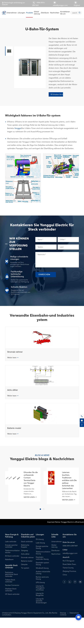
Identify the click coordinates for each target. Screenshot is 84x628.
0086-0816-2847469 (70, 546)
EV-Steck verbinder (12, 556)
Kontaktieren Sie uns (65, 13)
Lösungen (21, 13)
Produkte (29, 13)
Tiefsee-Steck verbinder (10, 581)
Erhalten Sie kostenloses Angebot (57, 94)
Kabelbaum (9, 559)
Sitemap (63, 613)
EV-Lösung (40, 539)
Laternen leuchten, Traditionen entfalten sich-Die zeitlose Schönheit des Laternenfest (69, 480)
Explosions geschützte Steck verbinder (11, 574)
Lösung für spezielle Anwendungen (41, 601)
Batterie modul (14, 428)
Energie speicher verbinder (11, 546)
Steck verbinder (27, 542)
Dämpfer (24, 564)
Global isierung (37, 13)
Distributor (45, 13)
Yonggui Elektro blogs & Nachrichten (42, 459)
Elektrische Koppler (25, 546)
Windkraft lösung (42, 568)
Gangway (24, 550)
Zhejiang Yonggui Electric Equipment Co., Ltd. (31, 613)
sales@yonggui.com (60, 5)
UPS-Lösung (40, 582)
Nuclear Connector (12, 585)
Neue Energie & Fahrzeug (11, 535)
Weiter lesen (13, 358)
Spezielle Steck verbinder (11, 566)
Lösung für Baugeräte (40, 594)
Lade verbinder (10, 542)
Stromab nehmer (15, 352)
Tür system (25, 568)
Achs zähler (12, 390)
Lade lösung (40, 543)
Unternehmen (11, 13)
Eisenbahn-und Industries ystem (28, 535)
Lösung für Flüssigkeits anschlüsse (40, 588)
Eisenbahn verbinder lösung (42, 558)
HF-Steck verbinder (12, 594)
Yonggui (17, 128)
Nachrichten (54, 13)
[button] (40, 509)
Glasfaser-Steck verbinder (10, 590)
